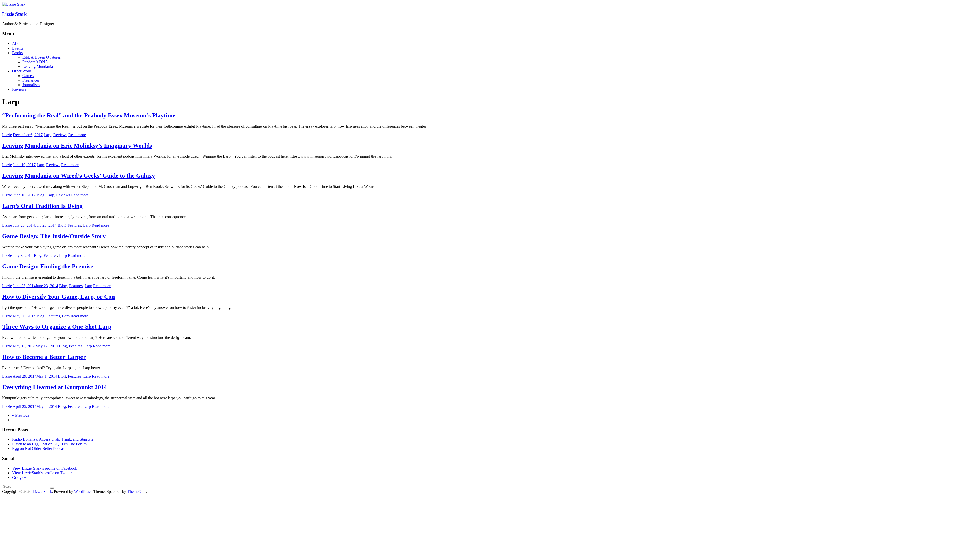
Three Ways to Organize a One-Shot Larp (56, 326)
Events (17, 48)
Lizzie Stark (14, 14)
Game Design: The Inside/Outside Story (54, 236)
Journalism (31, 85)
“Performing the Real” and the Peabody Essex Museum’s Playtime (88, 115)
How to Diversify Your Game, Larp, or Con (58, 296)
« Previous (20, 415)
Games (28, 75)
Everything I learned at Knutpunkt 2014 (54, 387)
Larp (47, 135)
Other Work (21, 71)
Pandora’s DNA (35, 62)
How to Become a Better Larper (44, 357)
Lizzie (7, 135)
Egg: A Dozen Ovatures (41, 57)
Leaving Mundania (37, 66)
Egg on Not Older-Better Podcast (39, 448)
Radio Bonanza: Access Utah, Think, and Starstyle (52, 439)
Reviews (19, 89)
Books (17, 53)
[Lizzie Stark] (13, 4)
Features (74, 225)
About (17, 43)
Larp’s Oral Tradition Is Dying (42, 206)
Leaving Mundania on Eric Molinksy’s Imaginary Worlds (77, 145)
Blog (40, 195)
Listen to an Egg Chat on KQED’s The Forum (49, 444)
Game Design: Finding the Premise (47, 266)
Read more (77, 135)
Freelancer (30, 80)
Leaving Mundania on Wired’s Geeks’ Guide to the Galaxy (78, 175)
